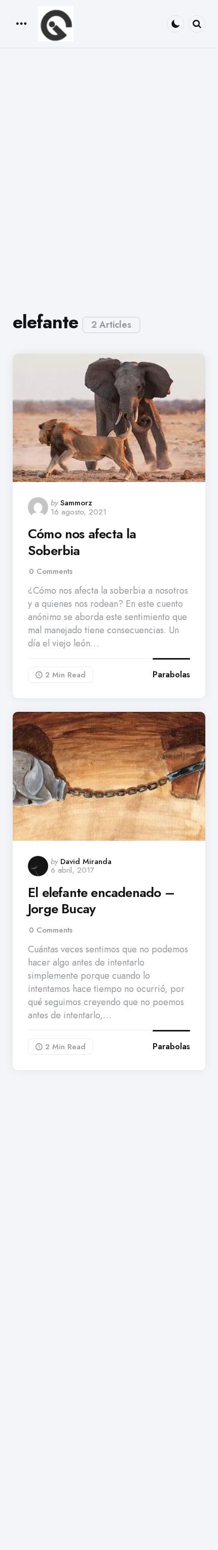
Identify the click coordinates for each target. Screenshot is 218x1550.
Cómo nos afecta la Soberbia (82, 542)
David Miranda (86, 861)
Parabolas (171, 674)
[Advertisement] (109, 178)
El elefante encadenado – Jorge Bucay (101, 900)
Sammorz (76, 502)
